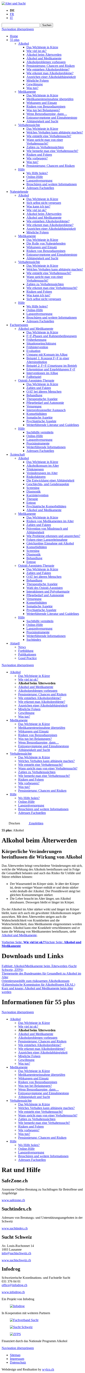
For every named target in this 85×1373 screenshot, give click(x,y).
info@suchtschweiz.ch (16, 1253)
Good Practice (27, 658)
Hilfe (21, 169)
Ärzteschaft (17, 454)
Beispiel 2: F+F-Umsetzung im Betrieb (51, 365)
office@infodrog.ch (14, 1285)
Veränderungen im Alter (42, 473)
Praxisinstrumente (38, 443)
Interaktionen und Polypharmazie (48, 591)
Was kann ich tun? (38, 206)
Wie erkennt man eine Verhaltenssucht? (51, 288)
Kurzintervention (37, 495)
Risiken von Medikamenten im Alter (50, 521)
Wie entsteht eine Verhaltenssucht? (48, 136)
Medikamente (27, 91)
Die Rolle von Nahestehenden (46, 243)
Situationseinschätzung (41, 343)
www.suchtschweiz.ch (16, 1260)
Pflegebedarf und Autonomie (45, 402)
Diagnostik (33, 491)
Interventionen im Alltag (42, 373)
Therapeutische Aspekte (42, 399)
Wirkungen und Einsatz (41, 102)
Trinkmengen (35, 469)
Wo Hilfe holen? (37, 173)
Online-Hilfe (34, 177)
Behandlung (34, 395)
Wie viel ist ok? (36, 51)
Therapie (32, 499)
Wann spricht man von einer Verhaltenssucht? (44, 141)
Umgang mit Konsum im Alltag (46, 354)
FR (12, 14)
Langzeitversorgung (39, 180)
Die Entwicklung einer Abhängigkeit (50, 480)
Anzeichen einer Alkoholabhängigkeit (51, 77)
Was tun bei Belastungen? (43, 110)
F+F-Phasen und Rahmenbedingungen (51, 336)
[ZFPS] (15, 1334)
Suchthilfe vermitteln (39, 432)
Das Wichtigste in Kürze (42, 47)
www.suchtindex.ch (15, 1228)
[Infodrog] (17, 1306)
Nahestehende (19, 191)
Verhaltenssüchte (29, 125)
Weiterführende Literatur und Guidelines (52, 425)
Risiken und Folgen (39, 154)
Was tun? (32, 88)
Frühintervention (37, 347)
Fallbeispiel (33, 376)
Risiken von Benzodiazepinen (45, 106)
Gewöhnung (34, 84)
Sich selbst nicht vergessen (43, 202)
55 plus (14, 40)
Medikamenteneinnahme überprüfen (49, 99)
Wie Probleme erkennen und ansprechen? (53, 536)
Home (14, 36)
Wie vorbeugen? (37, 158)
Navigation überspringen (18, 29)
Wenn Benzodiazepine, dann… (46, 114)
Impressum (17, 1358)
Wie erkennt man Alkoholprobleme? (49, 73)
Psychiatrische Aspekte (41, 421)
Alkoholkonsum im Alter (42, 465)
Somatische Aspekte (39, 417)
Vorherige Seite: (23, 942)
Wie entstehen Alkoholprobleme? (48, 69)
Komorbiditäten (36, 413)
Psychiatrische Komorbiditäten (46, 506)
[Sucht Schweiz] (21, 1327)
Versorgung (33, 406)
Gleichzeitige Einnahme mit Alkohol (50, 543)
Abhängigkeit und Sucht (42, 121)
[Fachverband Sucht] (24, 1320)
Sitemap (15, 1355)
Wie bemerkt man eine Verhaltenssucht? (52, 151)
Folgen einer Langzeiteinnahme (46, 539)
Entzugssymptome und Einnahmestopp (51, 117)
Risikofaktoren (36, 476)
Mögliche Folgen (37, 80)
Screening (32, 488)
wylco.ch (48, 1369)
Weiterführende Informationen (46, 447)
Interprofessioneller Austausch (46, 410)
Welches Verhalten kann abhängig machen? (54, 132)
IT (11, 18)
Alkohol (23, 43)
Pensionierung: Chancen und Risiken (50, 65)
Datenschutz (18, 1362)
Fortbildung (25, 650)
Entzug (31, 502)
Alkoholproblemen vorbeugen (46, 62)
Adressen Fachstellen (40, 188)
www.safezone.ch (13, 1200)
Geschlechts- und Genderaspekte (47, 484)
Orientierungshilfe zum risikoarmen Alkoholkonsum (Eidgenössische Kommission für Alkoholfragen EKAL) (38, 982)
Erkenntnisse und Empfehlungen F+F (50, 369)
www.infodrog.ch (13, 1292)
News (22, 647)
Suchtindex (33, 639)
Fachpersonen (19, 325)
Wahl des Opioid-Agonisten (44, 588)
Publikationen (27, 654)
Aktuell (15, 643)
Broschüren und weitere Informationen (51, 184)
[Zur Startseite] (14, 3)
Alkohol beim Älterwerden (43, 54)
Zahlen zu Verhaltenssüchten (45, 147)
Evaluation (33, 351)
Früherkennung (36, 339)
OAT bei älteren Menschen (43, 391)
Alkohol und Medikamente (43, 58)
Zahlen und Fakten (38, 388)
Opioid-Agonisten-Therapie (36, 380)
